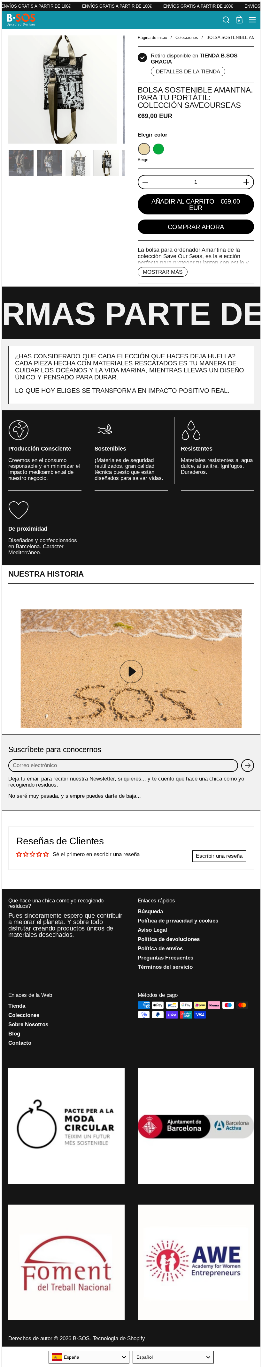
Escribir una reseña (219, 856)
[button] (226, 20)
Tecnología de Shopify (119, 1338)
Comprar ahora (196, 226)
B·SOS (81, 1338)
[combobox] (89, 1357)
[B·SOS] (113, 19)
